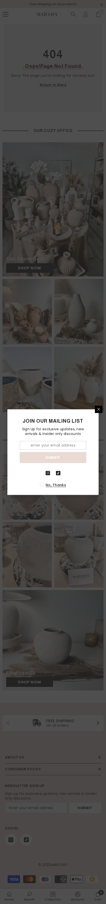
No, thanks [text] (56, 484)
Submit (53, 457)
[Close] (98, 409)
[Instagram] (48, 473)
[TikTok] (58, 473)
